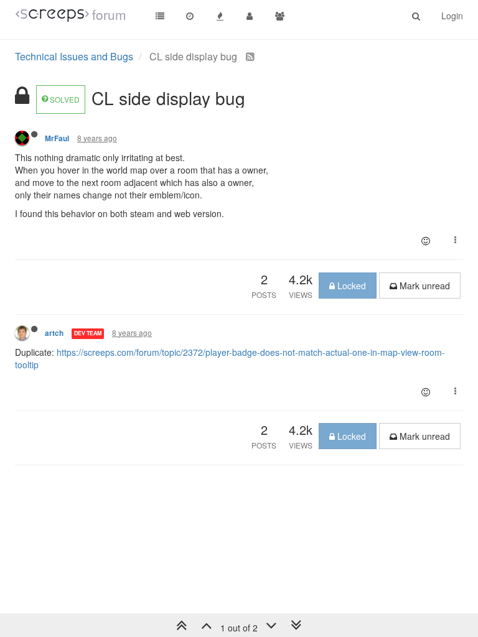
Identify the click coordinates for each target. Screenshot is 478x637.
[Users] (250, 15)
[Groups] (279, 15)
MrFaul (57, 138)
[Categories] (160, 15)
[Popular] (220, 15)
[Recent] (190, 15)
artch (54, 333)
